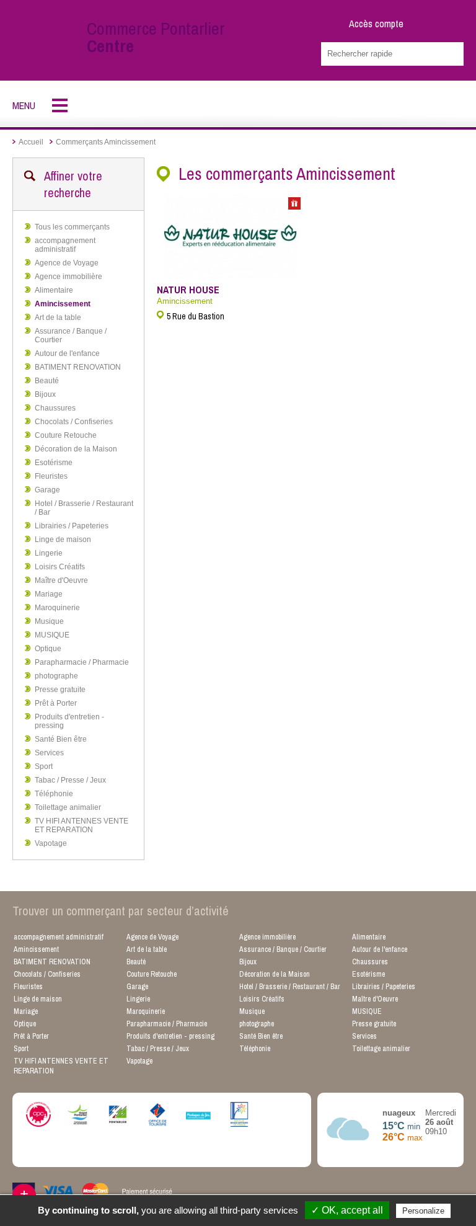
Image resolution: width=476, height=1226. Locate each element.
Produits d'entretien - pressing (69, 721)
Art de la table (58, 317)
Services (49, 752)
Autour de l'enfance (67, 353)
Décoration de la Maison (76, 449)
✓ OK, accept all (347, 1210)
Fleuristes (51, 476)
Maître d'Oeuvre (61, 580)
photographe (56, 676)
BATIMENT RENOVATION (78, 367)
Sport (44, 766)
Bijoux (45, 394)
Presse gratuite (60, 689)
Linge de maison (63, 539)
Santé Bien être (61, 739)
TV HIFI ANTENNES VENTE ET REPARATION (81, 825)
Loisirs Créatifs (60, 566)
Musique (49, 621)
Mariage (49, 594)
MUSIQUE (52, 635)
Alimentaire (54, 290)
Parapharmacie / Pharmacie (82, 662)
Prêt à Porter (56, 703)
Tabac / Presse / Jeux (70, 780)
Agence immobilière (68, 276)
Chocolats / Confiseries (74, 421)
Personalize (423, 1210)
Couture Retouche (66, 435)
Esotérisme (54, 462)
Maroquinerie (57, 607)
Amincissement (62, 304)
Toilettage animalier (68, 807)
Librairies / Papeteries (71, 526)
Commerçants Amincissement (106, 142)
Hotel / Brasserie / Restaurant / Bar (84, 508)
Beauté (47, 380)
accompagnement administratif (65, 245)
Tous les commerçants (72, 227)
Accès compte (376, 23)
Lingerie (49, 553)
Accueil (31, 142)
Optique (48, 648)
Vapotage (51, 843)
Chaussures (55, 408)
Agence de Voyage (67, 263)
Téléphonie (54, 793)
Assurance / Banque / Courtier (71, 335)
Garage (47, 490)
